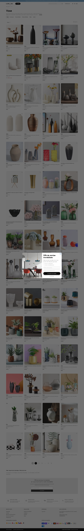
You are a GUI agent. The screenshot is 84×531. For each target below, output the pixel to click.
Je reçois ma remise (51, 273)
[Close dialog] (60, 254)
